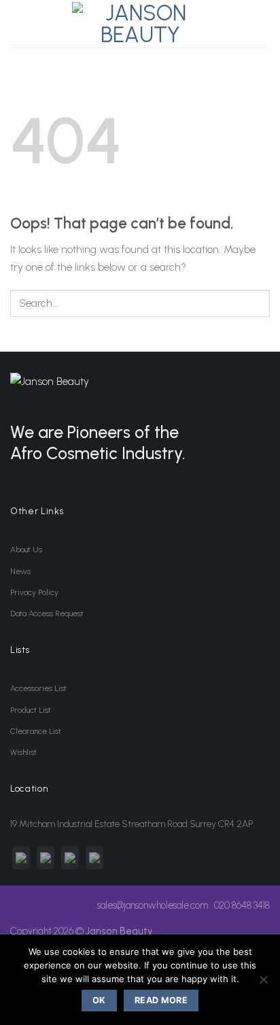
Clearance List (35, 731)
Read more (161, 1000)
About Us (26, 549)
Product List (30, 710)
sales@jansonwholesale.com (152, 905)
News (20, 571)
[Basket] (261, 24)
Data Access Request (47, 613)
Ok (99, 1000)
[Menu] (18, 23)
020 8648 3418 (242, 905)
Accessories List (38, 688)
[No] (263, 983)
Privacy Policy (34, 592)
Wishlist (23, 752)
